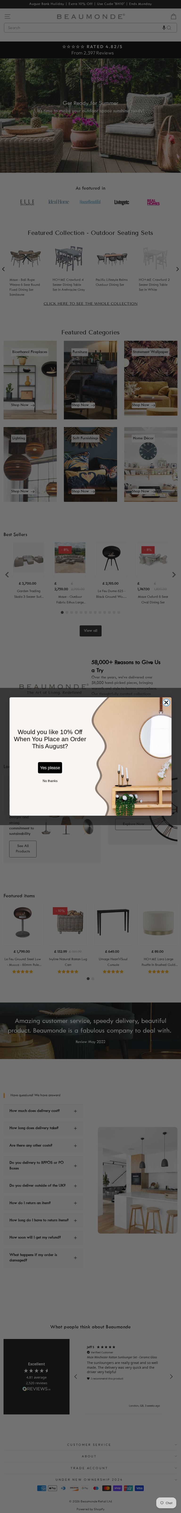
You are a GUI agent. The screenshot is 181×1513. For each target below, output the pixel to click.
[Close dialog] (166, 702)
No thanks (50, 781)
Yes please (50, 767)
